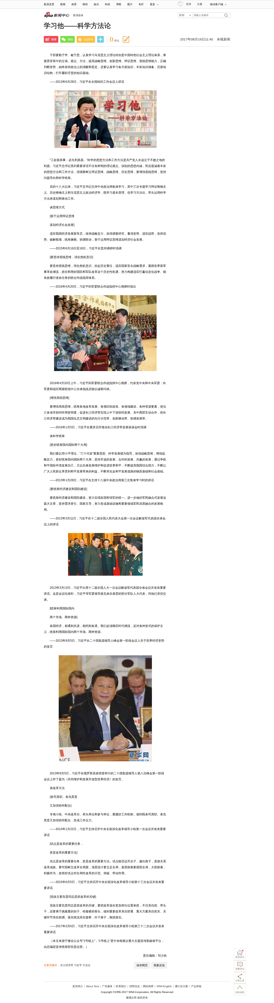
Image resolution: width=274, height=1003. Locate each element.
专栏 (141, 4)
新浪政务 (78, 15)
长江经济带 (66, 965)
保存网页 (142, 965)
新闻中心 (56, 15)
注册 (199, 4)
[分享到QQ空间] (86, 39)
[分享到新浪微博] (51, 39)
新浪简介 (78, 986)
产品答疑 (196, 986)
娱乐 (96, 4)
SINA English (164, 986)
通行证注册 (181, 986)
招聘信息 (134, 986)
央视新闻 (223, 39)
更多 (152, 4)
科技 (107, 4)
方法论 (86, 965)
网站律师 (148, 986)
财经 (85, 4)
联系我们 (121, 986)
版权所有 (142, 997)
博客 (118, 4)
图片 (130, 4)
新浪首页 (49, 4)
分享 (100, 39)
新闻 (62, 4)
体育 (74, 4)
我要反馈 (159, 965)
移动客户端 (216, 4)
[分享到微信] (67, 39)
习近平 (78, 965)
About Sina (92, 986)
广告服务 (107, 986)
